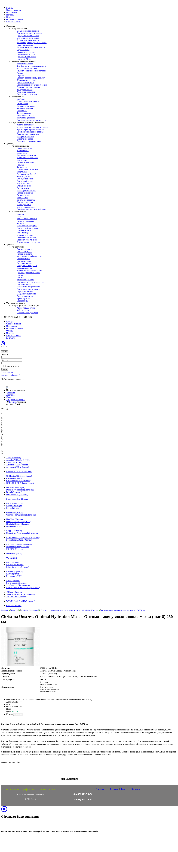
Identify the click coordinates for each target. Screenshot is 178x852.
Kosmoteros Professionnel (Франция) (22, 533)
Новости (10, 333)
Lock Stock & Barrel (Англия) (19, 540)
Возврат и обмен (13, 22)
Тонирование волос (25, 136)
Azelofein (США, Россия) (17, 465)
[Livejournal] (3, 382)
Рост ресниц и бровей (26, 174)
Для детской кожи (25, 181)
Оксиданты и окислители (28, 134)
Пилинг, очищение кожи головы (31, 71)
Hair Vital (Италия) (14, 519)
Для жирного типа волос (28, 38)
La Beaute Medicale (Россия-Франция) (22, 537)
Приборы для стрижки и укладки (31, 120)
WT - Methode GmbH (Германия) (20, 601)
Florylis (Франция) (14, 506)
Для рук (20, 277)
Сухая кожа (22, 153)
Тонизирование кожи (26, 190)
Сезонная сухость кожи (27, 240)
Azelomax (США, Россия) (17, 467)
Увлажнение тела (24, 254)
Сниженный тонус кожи (27, 228)
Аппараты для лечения (27, 94)
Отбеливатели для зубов (27, 312)
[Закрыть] (4, 811)
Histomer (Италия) (14, 526)
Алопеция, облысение (26, 92)
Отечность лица (24, 230)
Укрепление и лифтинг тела (29, 256)
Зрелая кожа (22, 167)
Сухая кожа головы (25, 82)
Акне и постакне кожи (27, 219)
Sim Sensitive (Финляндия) (18, 585)
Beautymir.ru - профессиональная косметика (30, 789)
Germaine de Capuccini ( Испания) (21, 515)
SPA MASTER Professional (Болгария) (23, 587)
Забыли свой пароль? (10, 375)
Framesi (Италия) (13, 508)
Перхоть (20, 75)
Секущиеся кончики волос (28, 87)
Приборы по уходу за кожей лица (31, 209)
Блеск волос (22, 111)
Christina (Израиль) (14, 478)
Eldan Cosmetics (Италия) (17, 499)
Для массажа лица (25, 202)
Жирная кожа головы (26, 80)
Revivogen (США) (14, 576)
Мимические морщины (27, 226)
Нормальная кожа (24, 148)
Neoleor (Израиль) (14, 553)
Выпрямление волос (26, 106)
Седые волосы (23, 50)
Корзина (13, 402)
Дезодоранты (22, 301)
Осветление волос (25, 139)
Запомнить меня (12, 366)
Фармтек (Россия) (14, 605)
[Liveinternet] (10, 382)
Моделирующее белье (26, 294)
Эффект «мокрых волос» (28, 101)
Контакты (10, 338)
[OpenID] (17, 382)
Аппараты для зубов (26, 308)
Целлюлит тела (23, 258)
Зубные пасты (23, 310)
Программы (11, 12)
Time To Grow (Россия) (16, 597)
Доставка (113, 789)
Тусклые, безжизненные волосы (31, 47)
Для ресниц (22, 160)
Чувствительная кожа (26, 155)
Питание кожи (23, 195)
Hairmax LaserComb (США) (18, 521)
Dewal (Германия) (14, 492)
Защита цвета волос (25, 125)
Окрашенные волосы (26, 52)
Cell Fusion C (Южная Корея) (19, 476)
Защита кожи (22, 197)
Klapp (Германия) (14, 531)
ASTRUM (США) (14, 462)
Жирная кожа (23, 150)
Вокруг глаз (22, 172)
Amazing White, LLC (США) (18, 460)
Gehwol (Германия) (14, 512)
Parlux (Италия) (13, 562)
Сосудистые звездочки (27, 265)
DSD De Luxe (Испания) (17, 494)
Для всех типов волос (26, 57)
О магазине (101, 789)
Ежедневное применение (28, 31)
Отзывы (9, 17)
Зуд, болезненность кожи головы (31, 66)
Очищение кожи (24, 186)
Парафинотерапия (25, 291)
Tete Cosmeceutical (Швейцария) (20, 594)
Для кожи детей (24, 284)
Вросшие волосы (24, 268)
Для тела (10, 397)
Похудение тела (24, 261)
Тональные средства (26, 200)
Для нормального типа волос (29, 33)
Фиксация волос (24, 113)
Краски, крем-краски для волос (30, 129)
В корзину (18, 714)
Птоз (19, 216)
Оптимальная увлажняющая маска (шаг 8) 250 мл (123, 610)
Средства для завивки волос (29, 141)
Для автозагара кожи (26, 207)
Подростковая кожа (25, 162)
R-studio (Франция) (14, 571)
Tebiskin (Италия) (14, 592)
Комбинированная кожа (27, 157)
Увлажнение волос (25, 108)
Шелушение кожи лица (27, 237)
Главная (4, 610)
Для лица (10, 395)
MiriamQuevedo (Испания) (17, 547)
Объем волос (22, 104)
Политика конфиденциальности (30, 794)
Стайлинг (21, 99)
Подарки (10, 15)
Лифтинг (21, 214)
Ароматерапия (23, 298)
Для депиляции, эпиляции (28, 289)
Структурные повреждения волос (32, 85)
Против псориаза (24, 249)
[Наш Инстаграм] (3, 344)
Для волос (10, 392)
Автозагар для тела (25, 280)
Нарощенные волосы (26, 54)
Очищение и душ (24, 251)
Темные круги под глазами (29, 242)
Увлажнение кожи (25, 193)
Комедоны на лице (25, 235)
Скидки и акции (13, 10)
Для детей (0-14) (24, 59)
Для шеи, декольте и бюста (28, 273)
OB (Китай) (11, 558)
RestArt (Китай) (13, 574)
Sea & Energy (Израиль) (16, 583)
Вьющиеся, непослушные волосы (32, 42)
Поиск (4, 352)
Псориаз (20, 73)
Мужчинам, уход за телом (28, 287)
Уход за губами (23, 176)
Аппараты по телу (25, 296)
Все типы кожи (23, 183)
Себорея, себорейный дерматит (31, 78)
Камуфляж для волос (26, 118)
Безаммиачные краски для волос (31, 132)
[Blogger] (14, 382)
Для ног (20, 275)
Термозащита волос (25, 115)
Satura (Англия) (13, 580)
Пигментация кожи (25, 221)
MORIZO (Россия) (14, 549)
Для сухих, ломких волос (28, 35)
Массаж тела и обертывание (29, 270)
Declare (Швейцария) (15, 487)
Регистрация (7, 372)
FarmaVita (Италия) (14, 503)
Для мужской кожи (25, 179)
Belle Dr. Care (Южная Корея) (19, 471)
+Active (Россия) (13, 458)
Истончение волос (25, 64)
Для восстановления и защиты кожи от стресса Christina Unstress (69, 610)
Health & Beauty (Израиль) (17, 524)
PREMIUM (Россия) (15, 565)
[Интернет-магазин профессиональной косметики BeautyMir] (7, 388)
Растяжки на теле (24, 263)
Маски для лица (24, 204)
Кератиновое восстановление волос (32, 127)
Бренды (9, 8)
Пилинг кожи (23, 188)
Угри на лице (23, 233)
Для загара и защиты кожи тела (30, 282)
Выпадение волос (24, 89)
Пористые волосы (25, 45)
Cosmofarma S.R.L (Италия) (18, 481)
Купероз (20, 223)
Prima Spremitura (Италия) (17, 567)
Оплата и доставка (14, 19)
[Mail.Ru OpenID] (6, 382)
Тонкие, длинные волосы (28, 40)
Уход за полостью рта (15, 399)
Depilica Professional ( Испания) (20, 490)
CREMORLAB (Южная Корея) (20, 483)
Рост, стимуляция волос (27, 68)
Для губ (20, 165)
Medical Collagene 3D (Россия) (19, 544)
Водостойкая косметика (27, 169)
